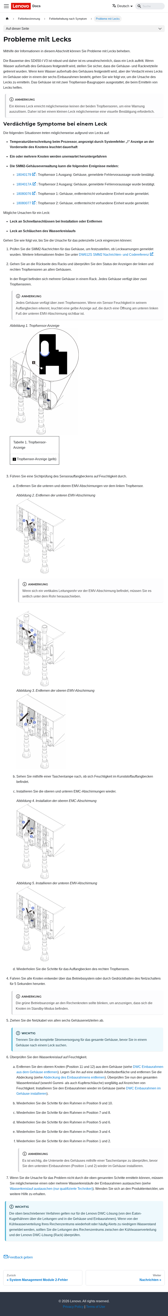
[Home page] (7, 19)
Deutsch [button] (123, 6)
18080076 (23, 193)
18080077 (23, 203)
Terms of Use (95, 1306)
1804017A (24, 184)
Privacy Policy (73, 1306)
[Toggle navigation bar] (6, 6)
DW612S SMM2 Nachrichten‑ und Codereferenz (114, 254)
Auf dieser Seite (17, 28)
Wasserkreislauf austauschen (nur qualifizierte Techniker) (51, 1188)
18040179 (23, 174)
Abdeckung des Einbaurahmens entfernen (74, 1077)
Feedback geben (20, 1257)
